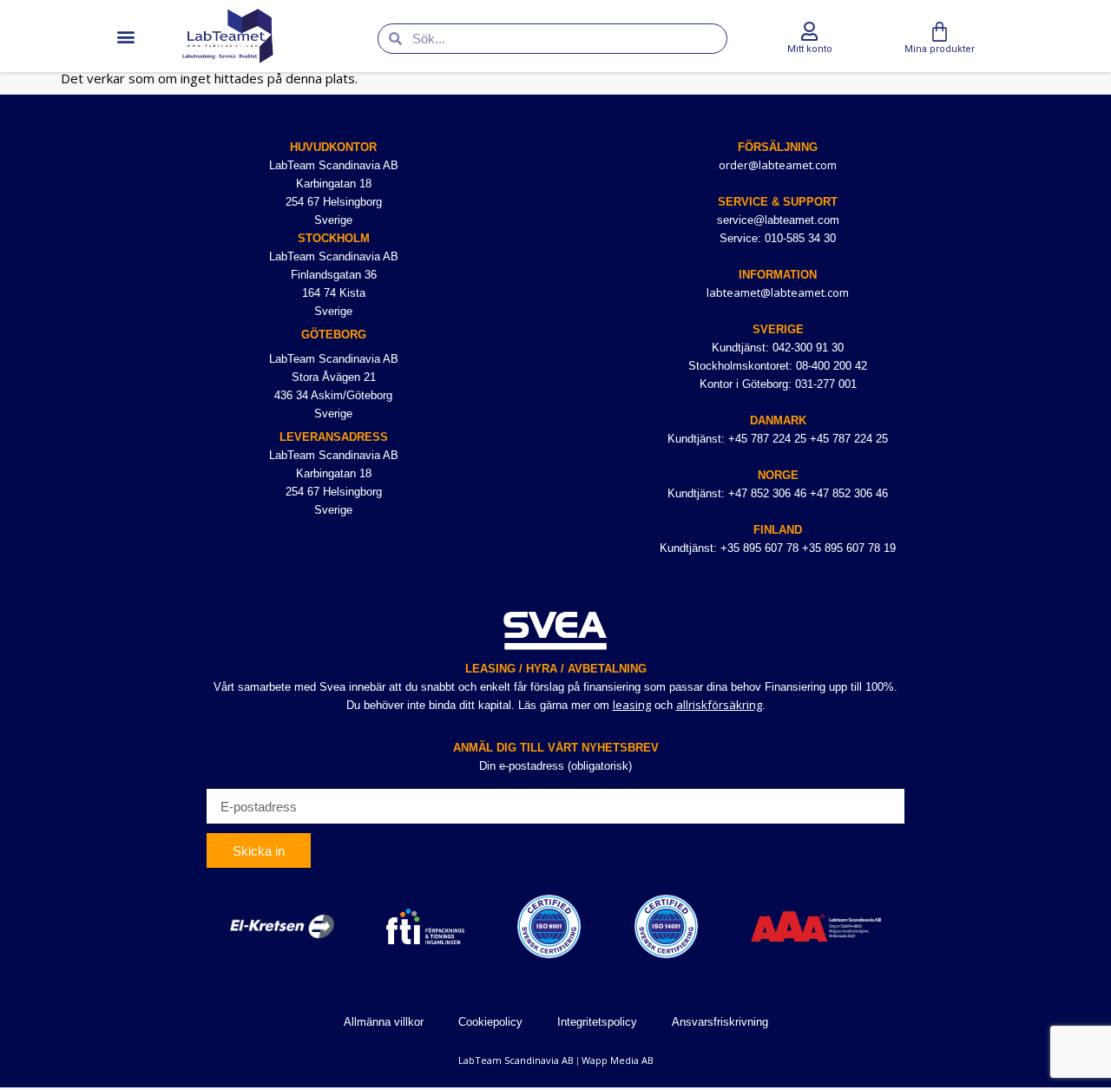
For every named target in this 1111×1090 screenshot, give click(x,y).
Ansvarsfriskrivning (720, 1021)
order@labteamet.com (778, 165)
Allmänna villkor (384, 1021)
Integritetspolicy (597, 1021)
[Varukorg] (939, 32)
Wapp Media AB (618, 1060)
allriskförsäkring (719, 704)
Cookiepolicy (490, 1021)
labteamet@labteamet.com (778, 292)
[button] (125, 36)
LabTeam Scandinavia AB (516, 1060)
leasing (632, 704)
